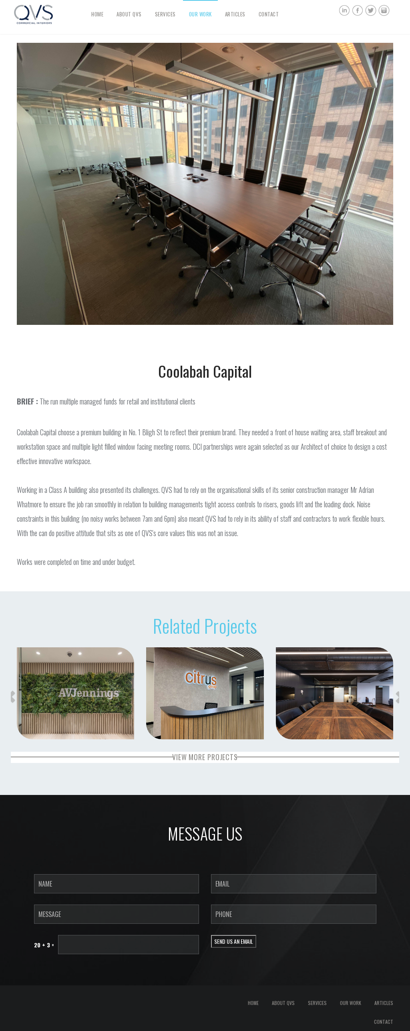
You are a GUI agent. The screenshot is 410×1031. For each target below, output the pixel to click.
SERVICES (165, 14)
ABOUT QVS (129, 14)
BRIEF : (27, 401)
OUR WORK (200, 14)
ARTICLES (235, 14)
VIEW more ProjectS (205, 757)
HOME (97, 14)
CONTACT (269, 14)
